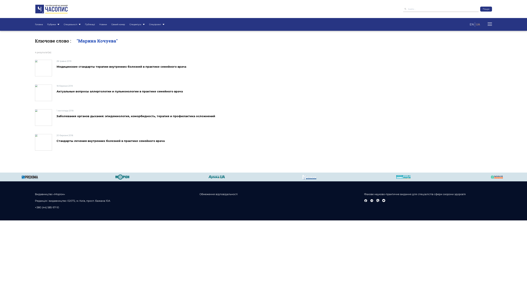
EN (472, 24)
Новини (103, 24)
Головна (39, 24)
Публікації (90, 24)
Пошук (486, 9)
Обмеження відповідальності (219, 194)
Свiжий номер (118, 24)
